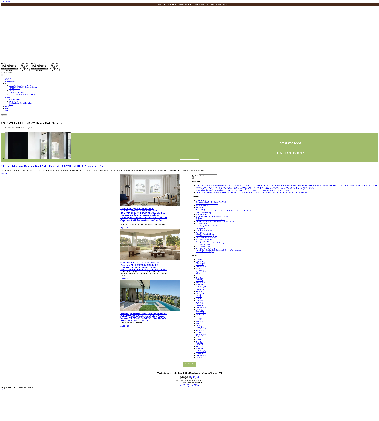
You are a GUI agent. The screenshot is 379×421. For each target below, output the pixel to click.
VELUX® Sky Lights (203, 241)
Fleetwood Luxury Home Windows (207, 204)
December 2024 (201, 286)
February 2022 (200, 346)
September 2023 (201, 313)
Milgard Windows (201, 214)
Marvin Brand (200, 209)
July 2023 (199, 316)
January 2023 (200, 327)
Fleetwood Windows (202, 205)
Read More (4, 173)
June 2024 (199, 297)
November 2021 (201, 352)
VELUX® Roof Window (204, 239)
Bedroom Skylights (202, 200)
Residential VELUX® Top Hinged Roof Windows (212, 216)
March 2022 (199, 345)
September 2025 (201, 272)
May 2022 (199, 341)
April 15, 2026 (125, 278)
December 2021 (201, 350)
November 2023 (201, 309)
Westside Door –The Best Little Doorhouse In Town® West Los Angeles (218, 250)
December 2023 (201, 307)
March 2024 (199, 302)
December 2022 (201, 329)
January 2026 (200, 265)
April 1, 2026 (124, 326)
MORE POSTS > (189, 364)
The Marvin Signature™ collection (207, 225)
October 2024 (200, 290)
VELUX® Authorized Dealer (205, 234)
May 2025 (199, 277)
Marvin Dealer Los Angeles (204, 213)
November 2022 (201, 330)
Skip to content (5, 1)
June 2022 (199, 339)
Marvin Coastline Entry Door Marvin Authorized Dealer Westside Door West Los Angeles (224, 211)
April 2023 (199, 321)
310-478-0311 (194, 377)
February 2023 (200, 325)
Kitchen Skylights (201, 207)
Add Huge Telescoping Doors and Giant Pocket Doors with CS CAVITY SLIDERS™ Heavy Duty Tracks (53, 166)
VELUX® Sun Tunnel (203, 244)
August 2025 (200, 274)
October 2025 (200, 270)
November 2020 (201, 357)
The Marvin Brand (201, 223)
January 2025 (200, 284)
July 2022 (199, 337)
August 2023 (200, 314)
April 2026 (199, 261)
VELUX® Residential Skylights (206, 237)
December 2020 (201, 355)
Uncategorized (200, 229)
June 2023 (199, 318)
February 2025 (200, 282)
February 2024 (200, 304)
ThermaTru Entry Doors (203, 227)
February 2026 (200, 263)
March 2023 (199, 323)
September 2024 (201, 291)
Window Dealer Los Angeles (205, 252)
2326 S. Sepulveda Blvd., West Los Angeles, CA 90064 (189, 385)
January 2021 (200, 353)
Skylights (199, 218)
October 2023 (200, 311)
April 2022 (199, 343)
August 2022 (200, 336)
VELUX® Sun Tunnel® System (206, 248)
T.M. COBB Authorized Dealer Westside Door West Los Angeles (216, 221)
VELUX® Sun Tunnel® (203, 246)
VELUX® (199, 232)
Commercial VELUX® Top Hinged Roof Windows (212, 202)
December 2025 (201, 266)
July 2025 (199, 275)
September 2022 (201, 334)
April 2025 (199, 279)
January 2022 (200, 348)
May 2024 (199, 298)
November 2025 (201, 268)
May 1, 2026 (124, 228)
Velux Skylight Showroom (204, 230)
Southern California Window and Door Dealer (210, 220)
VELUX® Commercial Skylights (206, 236)
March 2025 (199, 281)
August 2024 (200, 293)
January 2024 (200, 305)
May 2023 (199, 320)
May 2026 (199, 259)
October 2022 (200, 332)
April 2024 (199, 300)
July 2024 (199, 295)
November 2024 (201, 288)
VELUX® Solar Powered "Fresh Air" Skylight (210, 243)
